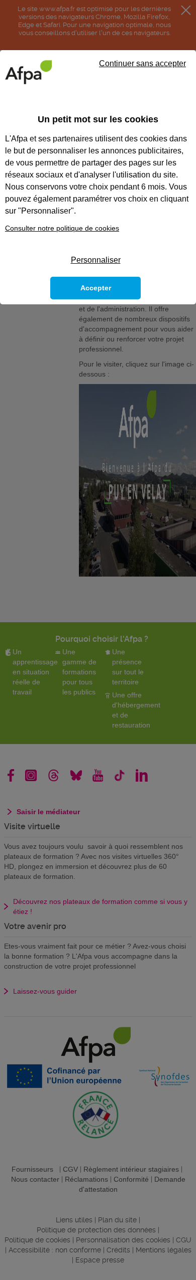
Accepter (95, 288)
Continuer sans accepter (142, 63)
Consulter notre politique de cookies (62, 228)
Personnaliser (96, 260)
